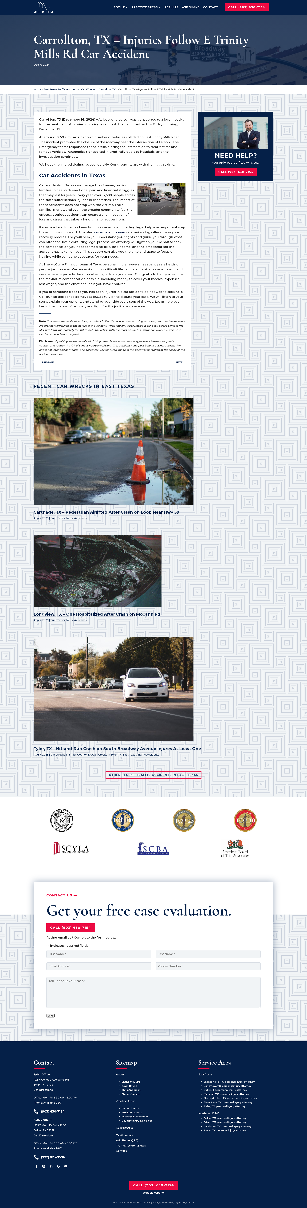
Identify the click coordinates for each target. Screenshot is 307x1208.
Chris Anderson (131, 1089)
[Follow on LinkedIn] (51, 1166)
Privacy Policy (152, 1202)
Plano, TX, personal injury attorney (225, 1130)
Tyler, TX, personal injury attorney (224, 1106)
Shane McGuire (131, 1081)
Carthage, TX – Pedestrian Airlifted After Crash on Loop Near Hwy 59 (106, 512)
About (119, 7)
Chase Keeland (131, 1094)
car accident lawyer (109, 232)
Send (50, 1015)
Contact (210, 7)
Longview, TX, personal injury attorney (227, 1085)
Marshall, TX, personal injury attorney (226, 1094)
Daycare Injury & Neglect (137, 1120)
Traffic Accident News (131, 1145)
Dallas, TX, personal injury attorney (225, 1118)
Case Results (124, 1127)
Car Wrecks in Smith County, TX (71, 754)
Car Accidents (130, 1108)
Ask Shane (191, 7)
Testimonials (124, 1135)
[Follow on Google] (58, 1166)
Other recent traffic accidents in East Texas (153, 775)
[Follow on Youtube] (66, 1166)
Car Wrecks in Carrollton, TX (98, 89)
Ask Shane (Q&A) (127, 1140)
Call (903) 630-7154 (246, 7)
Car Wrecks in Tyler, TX (107, 754)
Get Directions (43, 1089)
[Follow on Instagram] (44, 1166)
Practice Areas (144, 7)
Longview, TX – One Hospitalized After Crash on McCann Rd (97, 614)
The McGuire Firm (132, 1202)
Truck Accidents (132, 1112)
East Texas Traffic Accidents (61, 89)
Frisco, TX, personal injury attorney (225, 1122)
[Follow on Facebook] (36, 1166)
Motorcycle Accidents (135, 1116)
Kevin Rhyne (129, 1085)
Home (37, 89)
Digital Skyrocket (184, 1202)
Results (171, 7)
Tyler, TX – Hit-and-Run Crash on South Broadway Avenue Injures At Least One (117, 748)
